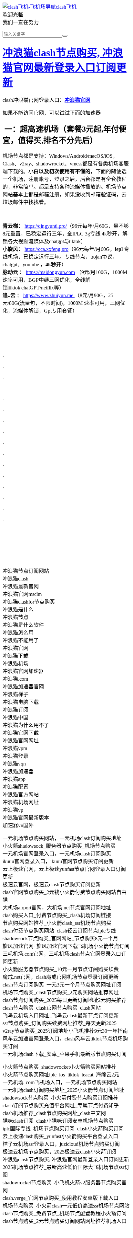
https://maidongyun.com (50, 272)
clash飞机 (66, 7)
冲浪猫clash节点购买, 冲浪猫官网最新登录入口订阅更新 (65, 67)
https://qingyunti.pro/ (46, 226)
